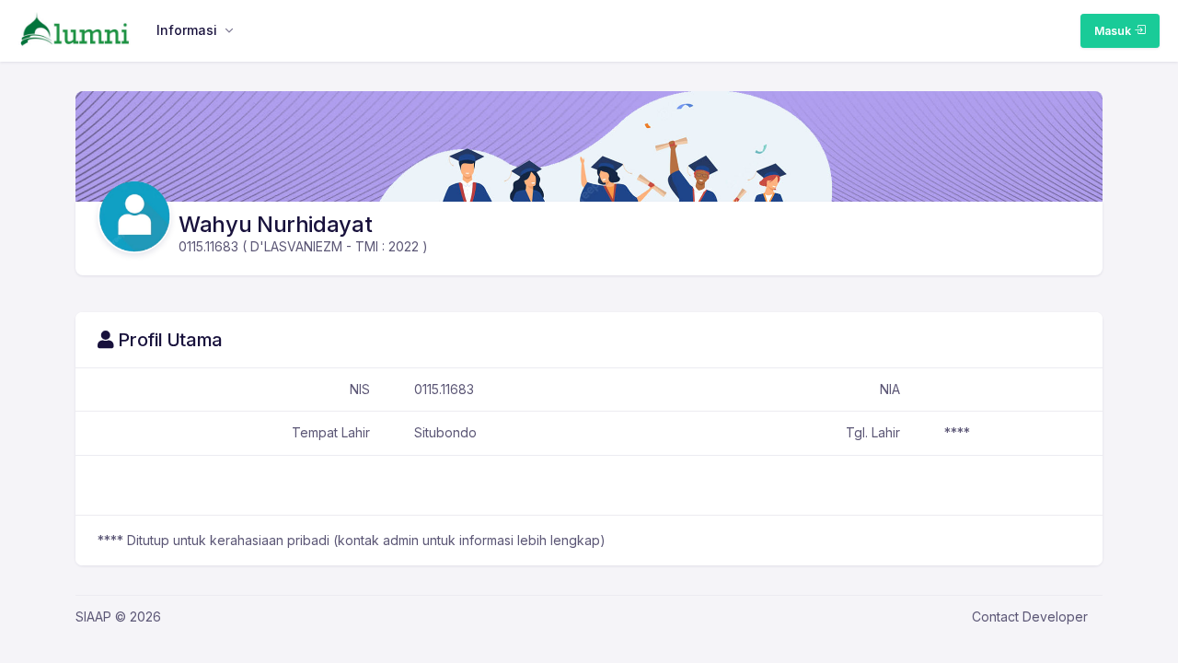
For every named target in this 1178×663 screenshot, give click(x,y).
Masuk (1114, 31)
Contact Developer (1030, 616)
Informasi (186, 30)
